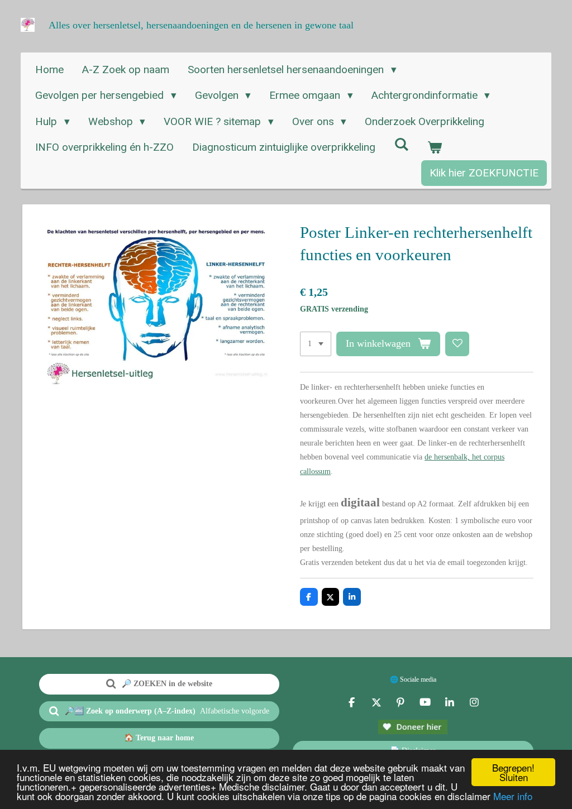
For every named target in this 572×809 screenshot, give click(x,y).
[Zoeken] (401, 144)
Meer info (512, 796)
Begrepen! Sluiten (513, 772)
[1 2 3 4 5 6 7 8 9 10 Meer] (315, 344)
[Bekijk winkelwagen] (435, 147)
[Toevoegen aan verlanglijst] (457, 344)
